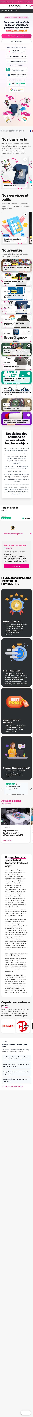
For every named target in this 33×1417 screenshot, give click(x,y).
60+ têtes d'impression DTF (18, 56)
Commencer (17, 566)
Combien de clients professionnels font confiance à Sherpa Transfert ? (16, 1058)
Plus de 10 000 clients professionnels (18, 51)
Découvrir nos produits (15, 36)
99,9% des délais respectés (18, 61)
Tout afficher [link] (5, 803)
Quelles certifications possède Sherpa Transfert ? (15, 1080)
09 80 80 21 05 (5, 11)
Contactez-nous (16, 41)
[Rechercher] (26, 6)
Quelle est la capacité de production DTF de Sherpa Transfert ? (16, 1065)
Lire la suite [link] (7, 840)
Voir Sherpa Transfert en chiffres (12, 1086)
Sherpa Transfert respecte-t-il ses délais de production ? (16, 1073)
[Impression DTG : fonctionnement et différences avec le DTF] (15, 816)
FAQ (12, 11)
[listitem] (14, 172)
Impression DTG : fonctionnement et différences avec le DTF (13, 833)
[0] (30, 6)
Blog (17, 11)
